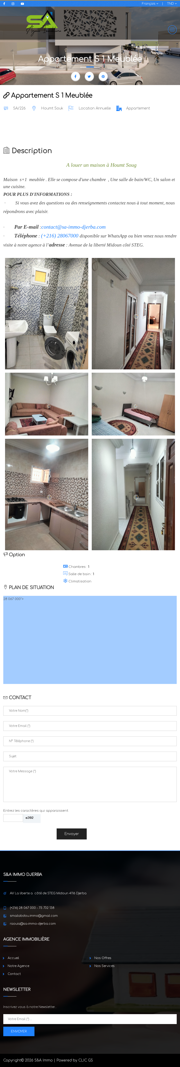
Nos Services (104, 966)
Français (149, 3)
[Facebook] (5, 4)
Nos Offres (102, 958)
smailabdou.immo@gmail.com (34, 915)
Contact (14, 974)
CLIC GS (85, 1060)
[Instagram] (14, 4)
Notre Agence (18, 966)
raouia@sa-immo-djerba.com (33, 923)
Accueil (13, 958)
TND (171, 3)
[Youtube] (23, 4)
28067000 (67, 236)
